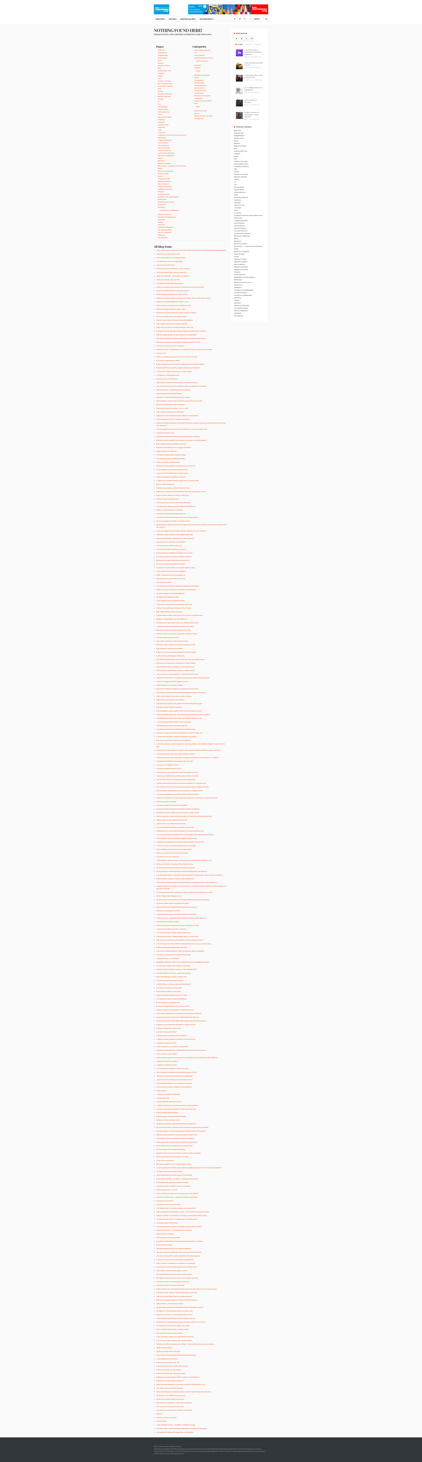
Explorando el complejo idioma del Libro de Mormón (173, 560)
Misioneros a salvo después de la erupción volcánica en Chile (175, 645)
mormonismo (198, 98)
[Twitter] (239, 19)
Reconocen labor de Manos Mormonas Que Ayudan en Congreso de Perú (179, 790)
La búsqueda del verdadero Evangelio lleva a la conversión (174, 1432)
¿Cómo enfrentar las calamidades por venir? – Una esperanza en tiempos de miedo (182, 1212)
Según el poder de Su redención (166, 451)
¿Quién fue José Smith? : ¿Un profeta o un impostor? (173, 276)
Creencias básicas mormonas (203, 58)
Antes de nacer (162, 53)
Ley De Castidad (163, 143)
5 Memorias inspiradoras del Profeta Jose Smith (171, 947)
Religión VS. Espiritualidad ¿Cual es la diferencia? (171, 619)
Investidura (161, 119)
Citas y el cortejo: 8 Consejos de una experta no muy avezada (175, 1263)
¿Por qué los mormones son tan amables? (169, 1388)
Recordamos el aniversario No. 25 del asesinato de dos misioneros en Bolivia (180, 1050)
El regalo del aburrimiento (164, 1245)
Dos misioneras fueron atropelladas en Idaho (170, 458)
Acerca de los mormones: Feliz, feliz (167, 1362)
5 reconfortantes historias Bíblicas (167, 1112)
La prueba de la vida (162, 1098)
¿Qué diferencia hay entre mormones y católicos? (171, 725)
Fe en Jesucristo (205, 19)
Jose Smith (161, 127)
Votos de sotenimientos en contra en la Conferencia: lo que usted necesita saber (181, 429)
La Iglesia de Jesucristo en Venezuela (168, 1094)
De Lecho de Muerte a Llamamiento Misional (170, 593)
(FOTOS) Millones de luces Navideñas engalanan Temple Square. (176, 838)
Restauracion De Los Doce (166, 202)
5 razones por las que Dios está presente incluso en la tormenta (176, 1267)
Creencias (161, 73)
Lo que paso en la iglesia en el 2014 (167, 765)
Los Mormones (199, 93)
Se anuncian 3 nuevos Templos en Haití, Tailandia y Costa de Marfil (177, 415)
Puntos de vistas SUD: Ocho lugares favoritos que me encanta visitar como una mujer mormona (186, 1289)
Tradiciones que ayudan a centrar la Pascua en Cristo (173, 488)
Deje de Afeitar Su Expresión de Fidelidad (169, 648)
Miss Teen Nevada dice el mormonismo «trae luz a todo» (174, 1274)
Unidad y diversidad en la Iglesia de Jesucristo (171, 477)
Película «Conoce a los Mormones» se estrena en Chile (173, 305)
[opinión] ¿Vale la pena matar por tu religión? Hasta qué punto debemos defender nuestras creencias (188, 750)
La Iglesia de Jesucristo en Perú (166, 1043)
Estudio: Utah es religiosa (164, 1348)
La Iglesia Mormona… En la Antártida (167, 958)
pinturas (196, 113)
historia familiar (199, 83)
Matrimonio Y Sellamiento (166, 155)
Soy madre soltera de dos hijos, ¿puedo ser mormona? (173, 973)
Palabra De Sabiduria (164, 181)
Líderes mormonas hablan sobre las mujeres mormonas (174, 1296)
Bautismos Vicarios (164, 65)
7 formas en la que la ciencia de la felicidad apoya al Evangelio (176, 846)
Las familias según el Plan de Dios (167, 1223)
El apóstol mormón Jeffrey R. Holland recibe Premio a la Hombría (176, 1292)
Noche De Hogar (163, 173)
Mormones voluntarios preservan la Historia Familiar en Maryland (176, 1300)
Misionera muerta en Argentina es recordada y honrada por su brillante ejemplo (181, 440)
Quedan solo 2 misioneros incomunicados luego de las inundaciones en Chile (181, 491)
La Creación (161, 132)
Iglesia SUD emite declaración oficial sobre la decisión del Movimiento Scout (180, 1384)
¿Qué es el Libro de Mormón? (165, 265)
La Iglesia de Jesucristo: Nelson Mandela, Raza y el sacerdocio (176, 1124)
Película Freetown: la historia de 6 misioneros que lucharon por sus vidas (179, 401)
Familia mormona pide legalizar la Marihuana (170, 656)
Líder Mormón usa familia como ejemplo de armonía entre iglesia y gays (179, 703)
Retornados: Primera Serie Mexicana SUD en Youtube (173, 397)
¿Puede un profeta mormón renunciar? (168, 1351)
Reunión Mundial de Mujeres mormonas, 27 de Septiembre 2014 (176, 969)
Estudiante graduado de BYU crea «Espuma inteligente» (173, 1248)
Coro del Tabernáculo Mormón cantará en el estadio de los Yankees (177, 586)
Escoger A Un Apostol (165, 94)
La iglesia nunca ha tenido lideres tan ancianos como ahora (175, 626)
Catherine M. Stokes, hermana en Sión (168, 1120)
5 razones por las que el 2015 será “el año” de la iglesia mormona (176, 772)
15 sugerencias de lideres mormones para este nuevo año (174, 761)
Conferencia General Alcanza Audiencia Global (171, 455)
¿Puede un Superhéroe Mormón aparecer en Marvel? (172, 291)
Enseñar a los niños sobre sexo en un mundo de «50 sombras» (176, 589)
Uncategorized (199, 118)
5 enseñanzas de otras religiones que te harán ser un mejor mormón (177, 812)
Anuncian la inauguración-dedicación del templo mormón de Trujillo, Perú (179, 733)
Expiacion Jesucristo (164, 96)
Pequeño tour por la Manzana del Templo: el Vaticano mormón (176, 1024)
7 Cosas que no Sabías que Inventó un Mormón (171, 929)
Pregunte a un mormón (165, 189)
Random (258, 44)
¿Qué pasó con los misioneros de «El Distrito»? (171, 542)
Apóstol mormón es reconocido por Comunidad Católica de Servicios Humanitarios (182, 900)
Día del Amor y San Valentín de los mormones (170, 1395)
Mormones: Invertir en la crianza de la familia (170, 1285)
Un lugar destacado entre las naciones (168, 1101)
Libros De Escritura (164, 148)
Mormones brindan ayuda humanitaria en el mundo (172, 1157)
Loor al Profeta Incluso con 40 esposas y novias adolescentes (176, 779)
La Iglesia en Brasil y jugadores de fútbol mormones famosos (175, 1039)
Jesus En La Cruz (163, 125)
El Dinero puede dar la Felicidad (166, 801)
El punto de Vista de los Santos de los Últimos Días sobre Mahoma (177, 1017)
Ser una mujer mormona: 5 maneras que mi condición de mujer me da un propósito (182, 1127)
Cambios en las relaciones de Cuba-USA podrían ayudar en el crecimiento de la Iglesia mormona (186, 798)
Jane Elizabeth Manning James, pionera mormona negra (174, 1175)
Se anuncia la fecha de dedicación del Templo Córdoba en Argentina (178, 809)
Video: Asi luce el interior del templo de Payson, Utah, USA (174, 327)
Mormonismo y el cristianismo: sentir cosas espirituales (174, 1403)
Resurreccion (162, 204)
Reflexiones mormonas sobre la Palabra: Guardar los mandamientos (177, 1377)
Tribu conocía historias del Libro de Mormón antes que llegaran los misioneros (181, 386)
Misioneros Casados (164, 163)
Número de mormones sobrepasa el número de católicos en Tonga (177, 925)
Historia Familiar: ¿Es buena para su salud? (169, 1303)
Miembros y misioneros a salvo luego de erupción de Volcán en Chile (178, 342)
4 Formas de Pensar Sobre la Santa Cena (169, 545)
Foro (159, 104)
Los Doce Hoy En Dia (164, 150)
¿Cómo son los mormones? (165, 1160)
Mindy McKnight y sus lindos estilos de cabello (171, 1116)
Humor (198, 71)
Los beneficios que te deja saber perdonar (169, 283)
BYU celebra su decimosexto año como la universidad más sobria (177, 1278)
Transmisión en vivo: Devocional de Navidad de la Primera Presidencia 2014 (180, 831)
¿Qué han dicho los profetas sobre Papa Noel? (171, 823)
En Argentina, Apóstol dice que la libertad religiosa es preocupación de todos (181, 331)
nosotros (159, 19)
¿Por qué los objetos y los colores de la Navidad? (172, 805)
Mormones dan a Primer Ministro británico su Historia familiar (175, 670)
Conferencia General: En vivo (165, 433)
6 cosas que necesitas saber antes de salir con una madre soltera (177, 517)
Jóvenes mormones (200, 85)
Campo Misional (199, 55)
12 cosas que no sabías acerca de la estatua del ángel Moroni (176, 506)
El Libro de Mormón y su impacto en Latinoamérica (172, 1046)
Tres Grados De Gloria (165, 230)
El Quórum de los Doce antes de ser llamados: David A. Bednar (176, 652)
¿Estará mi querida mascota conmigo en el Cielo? (171, 995)
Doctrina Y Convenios (164, 81)
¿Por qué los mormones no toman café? (169, 988)
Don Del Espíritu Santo (165, 83)
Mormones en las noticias (202, 96)
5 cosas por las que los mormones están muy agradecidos (175, 1259)
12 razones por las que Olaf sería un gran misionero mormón (175, 754)
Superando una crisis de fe (164, 1201)
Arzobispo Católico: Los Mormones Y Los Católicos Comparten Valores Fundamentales (184, 349)
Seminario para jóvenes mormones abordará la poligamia (174, 320)
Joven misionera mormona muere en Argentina (171, 571)
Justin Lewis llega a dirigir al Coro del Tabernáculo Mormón (175, 1337)
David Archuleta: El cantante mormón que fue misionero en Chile (176, 1072)
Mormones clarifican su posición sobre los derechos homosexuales (177, 368)
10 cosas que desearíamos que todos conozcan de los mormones (177, 794)
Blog (159, 68)
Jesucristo (161, 122)
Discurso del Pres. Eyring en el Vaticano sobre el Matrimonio (175, 879)
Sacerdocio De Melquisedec (167, 217)
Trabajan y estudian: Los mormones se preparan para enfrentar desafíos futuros (181, 1215)
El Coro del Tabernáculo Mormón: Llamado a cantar (172, 1329)
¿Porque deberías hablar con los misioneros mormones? (174, 1083)
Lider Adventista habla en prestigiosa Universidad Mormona (175, 667)
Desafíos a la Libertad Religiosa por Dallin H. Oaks (172, 302)
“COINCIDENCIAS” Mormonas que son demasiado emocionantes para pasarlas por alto (184, 860)
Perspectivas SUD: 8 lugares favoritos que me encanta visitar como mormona (180, 1322)
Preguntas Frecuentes (165, 186)
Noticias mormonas (200, 111)
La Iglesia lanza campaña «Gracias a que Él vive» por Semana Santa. (177, 480)
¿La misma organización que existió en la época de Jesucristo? (176, 1109)
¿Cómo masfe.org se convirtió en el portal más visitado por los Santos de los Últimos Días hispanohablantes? (191, 250)
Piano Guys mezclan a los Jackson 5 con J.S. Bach (172, 408)
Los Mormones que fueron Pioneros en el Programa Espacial (175, 868)
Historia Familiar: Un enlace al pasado (168, 1237)
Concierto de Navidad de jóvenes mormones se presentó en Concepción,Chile (181, 783)
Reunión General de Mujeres (165, 484)
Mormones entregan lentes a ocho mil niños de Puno (173, 1006)
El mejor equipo (161, 1090)
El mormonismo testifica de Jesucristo (168, 991)
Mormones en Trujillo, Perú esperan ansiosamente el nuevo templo (177, 689)
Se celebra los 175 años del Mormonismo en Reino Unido (174, 1311)
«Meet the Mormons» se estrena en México (169, 685)
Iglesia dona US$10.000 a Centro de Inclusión (170, 404)
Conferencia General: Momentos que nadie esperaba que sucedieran (178, 436)
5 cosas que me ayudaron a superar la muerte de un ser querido (176, 736)
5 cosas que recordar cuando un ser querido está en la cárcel (175, 568)
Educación (197, 65)
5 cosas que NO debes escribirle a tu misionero (171, 549)
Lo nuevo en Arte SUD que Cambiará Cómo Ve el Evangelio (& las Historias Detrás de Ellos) (185, 834)
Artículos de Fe (162, 58)
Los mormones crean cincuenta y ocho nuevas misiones (174, 1340)
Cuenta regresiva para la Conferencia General (170, 600)
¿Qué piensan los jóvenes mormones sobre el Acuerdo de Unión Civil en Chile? (181, 692)
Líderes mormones (200, 90)
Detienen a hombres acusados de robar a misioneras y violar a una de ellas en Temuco (183, 298)
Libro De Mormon (163, 145)
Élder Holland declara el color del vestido (169, 612)
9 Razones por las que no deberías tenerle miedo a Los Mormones (177, 936)
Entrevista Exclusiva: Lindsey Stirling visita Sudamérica (173, 390)
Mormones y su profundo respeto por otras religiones (173, 740)
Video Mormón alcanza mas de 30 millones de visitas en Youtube (176, 382)
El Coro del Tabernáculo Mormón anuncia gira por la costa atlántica (177, 1193)
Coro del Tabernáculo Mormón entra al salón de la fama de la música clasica (180, 659)
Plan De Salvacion (163, 184)
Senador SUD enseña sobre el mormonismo (170, 1399)
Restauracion (162, 199)
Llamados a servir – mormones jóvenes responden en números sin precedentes (181, 1428)
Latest (240, 44)
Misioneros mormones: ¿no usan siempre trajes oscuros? (174, 1315)
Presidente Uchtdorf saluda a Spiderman (169, 707)
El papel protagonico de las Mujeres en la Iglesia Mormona (174, 1010)
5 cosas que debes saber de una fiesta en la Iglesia (172, 903)
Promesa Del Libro (163, 194)
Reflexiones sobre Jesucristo (203, 116)
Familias (160, 99)
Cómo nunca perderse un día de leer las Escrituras (172, 853)
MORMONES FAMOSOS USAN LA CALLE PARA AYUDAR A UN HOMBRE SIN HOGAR (182, 962)
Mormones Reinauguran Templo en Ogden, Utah (171, 977)
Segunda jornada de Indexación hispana (169, 393)
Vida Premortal (162, 237)
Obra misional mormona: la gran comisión (169, 1333)
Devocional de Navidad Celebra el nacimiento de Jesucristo (175, 827)
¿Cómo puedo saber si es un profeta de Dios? (171, 257)
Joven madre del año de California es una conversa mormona (175, 1318)
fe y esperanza (199, 80)
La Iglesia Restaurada (164, 140)
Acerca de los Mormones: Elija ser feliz (168, 1370)
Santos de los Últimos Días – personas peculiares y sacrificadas (176, 1197)
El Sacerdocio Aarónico (165, 86)
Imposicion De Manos (165, 117)
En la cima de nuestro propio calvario (168, 360)
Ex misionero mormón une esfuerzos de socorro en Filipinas (175, 1138)
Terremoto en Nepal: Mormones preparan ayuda (171, 316)
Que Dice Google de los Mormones (167, 499)
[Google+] (244, 19)
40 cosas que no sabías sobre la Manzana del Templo (173, 966)
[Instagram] (251, 39)
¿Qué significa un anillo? (164, 582)
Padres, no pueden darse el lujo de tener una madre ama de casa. (176, 357)
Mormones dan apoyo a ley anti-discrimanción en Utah (173, 630)
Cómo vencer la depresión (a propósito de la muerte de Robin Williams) (179, 1013)
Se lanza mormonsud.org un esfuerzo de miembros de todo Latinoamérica (180, 287)
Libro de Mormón (199, 88)
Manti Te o (159, 1414)
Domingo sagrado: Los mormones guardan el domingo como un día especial (180, 1131)
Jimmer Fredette (161, 1421)
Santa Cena (161, 219)
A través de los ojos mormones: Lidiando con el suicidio (174, 1410)
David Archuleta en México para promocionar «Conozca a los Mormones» (179, 615)
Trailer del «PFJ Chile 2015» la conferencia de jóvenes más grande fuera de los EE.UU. (183, 678)
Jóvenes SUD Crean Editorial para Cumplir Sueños (172, 473)
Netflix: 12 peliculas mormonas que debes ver (170, 575)
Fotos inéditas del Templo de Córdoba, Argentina (171, 324)
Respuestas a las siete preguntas (168, 197)
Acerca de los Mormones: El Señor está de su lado (172, 1366)
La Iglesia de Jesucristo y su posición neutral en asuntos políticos (177, 1105)
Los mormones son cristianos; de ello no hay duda (172, 1068)
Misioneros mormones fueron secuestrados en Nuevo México (176, 663)
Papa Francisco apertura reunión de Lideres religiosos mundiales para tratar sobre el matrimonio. (187, 882)
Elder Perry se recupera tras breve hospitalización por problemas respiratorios (181, 338)
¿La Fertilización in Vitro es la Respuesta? (169, 261)
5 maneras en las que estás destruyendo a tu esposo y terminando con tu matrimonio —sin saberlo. (187, 757)
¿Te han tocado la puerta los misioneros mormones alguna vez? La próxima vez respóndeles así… (187, 1057)
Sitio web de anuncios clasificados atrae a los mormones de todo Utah (178, 1252)
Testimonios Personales (165, 227)
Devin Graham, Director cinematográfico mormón (171, 1270)
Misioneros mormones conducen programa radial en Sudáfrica (176, 313)
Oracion (160, 176)
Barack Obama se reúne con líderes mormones (171, 444)
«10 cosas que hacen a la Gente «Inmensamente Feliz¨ (173, 933)
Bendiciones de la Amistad (164, 1234)
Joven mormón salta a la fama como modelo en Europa (173, 696)
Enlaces (160, 91)
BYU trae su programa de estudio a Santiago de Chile (173, 521)
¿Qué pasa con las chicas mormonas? (168, 1204)
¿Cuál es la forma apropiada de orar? (168, 254)
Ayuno (160, 60)
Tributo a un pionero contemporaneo (168, 462)
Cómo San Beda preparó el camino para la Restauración (174, 849)
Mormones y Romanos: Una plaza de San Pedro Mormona (174, 864)
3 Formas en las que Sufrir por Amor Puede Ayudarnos (173, 502)
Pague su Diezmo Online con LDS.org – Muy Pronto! (172, 495)
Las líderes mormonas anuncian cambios (169, 1171)
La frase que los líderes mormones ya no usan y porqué (173, 371)
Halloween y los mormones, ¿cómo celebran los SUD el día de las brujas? (179, 940)
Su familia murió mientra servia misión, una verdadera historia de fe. (177, 623)
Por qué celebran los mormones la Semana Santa (171, 469)
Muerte (160, 168)
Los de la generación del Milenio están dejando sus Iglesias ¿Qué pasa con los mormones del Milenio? (189, 1168)
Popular (249, 44)
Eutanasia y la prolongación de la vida (168, 911)
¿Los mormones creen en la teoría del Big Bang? (171, 999)
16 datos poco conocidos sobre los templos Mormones (174, 604)
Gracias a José (161, 353)
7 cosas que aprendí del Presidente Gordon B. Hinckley (173, 722)
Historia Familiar (163, 109)
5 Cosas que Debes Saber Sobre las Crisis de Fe (171, 272)
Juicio (160, 130)
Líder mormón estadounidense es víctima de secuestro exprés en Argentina (180, 951)
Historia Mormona (163, 112)
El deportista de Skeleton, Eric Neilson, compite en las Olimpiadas (177, 1179)
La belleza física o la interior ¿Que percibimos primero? (173, 984)
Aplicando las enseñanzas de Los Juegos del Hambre (173, 447)
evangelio (197, 68)
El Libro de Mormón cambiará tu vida (167, 1002)
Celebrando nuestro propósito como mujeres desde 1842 (174, 534)
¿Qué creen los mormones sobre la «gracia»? (170, 346)
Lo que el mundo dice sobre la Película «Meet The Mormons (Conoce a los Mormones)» (184, 944)
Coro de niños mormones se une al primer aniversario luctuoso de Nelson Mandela (182, 787)
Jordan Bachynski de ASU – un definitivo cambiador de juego (175, 1425)
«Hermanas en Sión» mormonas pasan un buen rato (172, 1281)
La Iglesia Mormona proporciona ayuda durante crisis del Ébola (176, 914)
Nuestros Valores (186, 19)
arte (195, 53)
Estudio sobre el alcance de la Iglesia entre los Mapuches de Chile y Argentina (181, 1021)
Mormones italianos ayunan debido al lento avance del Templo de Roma (179, 711)
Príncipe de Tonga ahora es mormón (167, 637)
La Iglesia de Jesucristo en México (167, 1061)
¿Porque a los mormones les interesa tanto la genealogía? (174, 1076)
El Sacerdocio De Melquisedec (169, 210)
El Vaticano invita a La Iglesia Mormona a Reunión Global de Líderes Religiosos (181, 918)
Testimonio (161, 225)
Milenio (160, 158)
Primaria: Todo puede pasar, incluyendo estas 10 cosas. (173, 608)
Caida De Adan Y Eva (164, 71)
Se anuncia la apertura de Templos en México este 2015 (173, 557)
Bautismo (161, 63)
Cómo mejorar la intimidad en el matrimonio (170, 412)
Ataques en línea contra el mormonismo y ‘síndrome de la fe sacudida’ (178, 1153)
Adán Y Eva (161, 50)
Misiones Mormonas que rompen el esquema (170, 579)
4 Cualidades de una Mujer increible (167, 922)
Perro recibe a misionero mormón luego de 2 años (172, 641)
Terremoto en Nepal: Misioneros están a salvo (170, 309)
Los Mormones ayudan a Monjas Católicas (169, 980)
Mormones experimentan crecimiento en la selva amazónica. (175, 538)
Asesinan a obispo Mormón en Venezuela (169, 510)
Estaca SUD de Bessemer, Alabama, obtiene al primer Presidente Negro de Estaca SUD (183, 1392)
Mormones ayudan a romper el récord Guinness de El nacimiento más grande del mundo (184, 816)
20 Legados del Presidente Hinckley (167, 597)
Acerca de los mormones (202, 50)
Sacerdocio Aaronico (164, 214)
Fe (158, 101)
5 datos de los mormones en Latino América (170, 700)
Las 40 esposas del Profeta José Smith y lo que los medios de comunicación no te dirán (184, 892)
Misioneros (161, 161)
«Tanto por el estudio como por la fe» (168, 280)
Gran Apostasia (163, 107)
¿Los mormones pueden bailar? (166, 1032)
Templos (160, 222)
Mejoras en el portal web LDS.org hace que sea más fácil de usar (176, 1135)
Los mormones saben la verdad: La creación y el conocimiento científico (179, 1226)
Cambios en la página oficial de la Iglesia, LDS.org (172, 681)
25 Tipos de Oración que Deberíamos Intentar (170, 564)
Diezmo (160, 76)
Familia (196, 77)
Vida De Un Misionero (165, 232)
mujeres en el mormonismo (202, 101)
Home (160, 114)
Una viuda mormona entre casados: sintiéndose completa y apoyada (178, 1256)
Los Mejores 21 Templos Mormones (167, 375)
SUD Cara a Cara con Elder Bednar (167, 379)
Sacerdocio (161, 207)
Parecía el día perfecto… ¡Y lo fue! (166, 1190)
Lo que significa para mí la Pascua (167, 1359)
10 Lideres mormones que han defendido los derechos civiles (176, 729)
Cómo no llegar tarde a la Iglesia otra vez (169, 896)
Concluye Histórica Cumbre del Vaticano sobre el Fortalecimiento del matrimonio (181, 871)
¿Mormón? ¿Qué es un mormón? (166, 1417)
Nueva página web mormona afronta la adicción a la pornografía (176, 1142)
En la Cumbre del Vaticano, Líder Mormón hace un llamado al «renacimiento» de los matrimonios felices (189, 875)
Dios (159, 78)
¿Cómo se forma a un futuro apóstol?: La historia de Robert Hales (177, 674)
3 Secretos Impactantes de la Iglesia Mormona (171, 514)
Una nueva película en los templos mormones (170, 1149)
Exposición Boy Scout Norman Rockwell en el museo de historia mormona (179, 1307)
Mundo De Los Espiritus (165, 171)
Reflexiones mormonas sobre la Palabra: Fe (170, 1381)
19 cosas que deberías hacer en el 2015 (168, 768)
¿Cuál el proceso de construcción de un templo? (171, 1035)
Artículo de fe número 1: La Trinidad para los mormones (174, 1230)
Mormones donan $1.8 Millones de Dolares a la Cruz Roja (174, 553)
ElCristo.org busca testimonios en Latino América (172, 294)
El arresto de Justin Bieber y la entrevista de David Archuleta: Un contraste (179, 1241)
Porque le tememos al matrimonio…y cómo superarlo (173, 268)
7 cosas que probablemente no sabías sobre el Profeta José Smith (177, 776)
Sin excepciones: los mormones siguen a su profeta (172, 1326)
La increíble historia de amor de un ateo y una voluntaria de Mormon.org (179, 718)
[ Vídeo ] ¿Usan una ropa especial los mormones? (172, 820)
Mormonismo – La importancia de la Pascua (172, 166)
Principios (161, 192)
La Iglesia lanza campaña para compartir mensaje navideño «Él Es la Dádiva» (180, 842)
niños (196, 103)
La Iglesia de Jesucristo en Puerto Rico (168, 1028)
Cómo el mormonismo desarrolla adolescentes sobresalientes (176, 1355)
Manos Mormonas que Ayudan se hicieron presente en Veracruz (176, 907)
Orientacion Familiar (164, 179)
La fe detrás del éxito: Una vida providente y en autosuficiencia (176, 1208)
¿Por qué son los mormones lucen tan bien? (170, 1406)
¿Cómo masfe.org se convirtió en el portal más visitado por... (252, 52)
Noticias (171, 19)
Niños (198, 106)
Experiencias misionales (201, 75)
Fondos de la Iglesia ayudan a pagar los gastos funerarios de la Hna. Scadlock (181, 531)
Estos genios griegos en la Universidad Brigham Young (173, 1164)
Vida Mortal (161, 235)
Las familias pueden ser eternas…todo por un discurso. (173, 1186)
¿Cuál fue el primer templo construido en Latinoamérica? (174, 1087)
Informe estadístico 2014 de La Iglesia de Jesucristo (172, 419)
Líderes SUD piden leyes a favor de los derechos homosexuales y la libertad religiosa (183, 714)
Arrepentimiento (163, 55)
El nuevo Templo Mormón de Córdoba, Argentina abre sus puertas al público (180, 364)
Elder (159, 89)
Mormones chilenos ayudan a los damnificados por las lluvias (175, 466)
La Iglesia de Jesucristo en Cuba (166, 1065)
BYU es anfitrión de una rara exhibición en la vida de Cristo (174, 1146)
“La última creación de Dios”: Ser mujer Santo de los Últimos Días (177, 1219)
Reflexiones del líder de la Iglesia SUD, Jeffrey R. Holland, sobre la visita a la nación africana (185, 1344)
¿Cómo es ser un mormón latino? (166, 1054)
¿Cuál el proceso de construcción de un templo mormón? (174, 1080)
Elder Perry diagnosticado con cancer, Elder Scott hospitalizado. (176, 335)
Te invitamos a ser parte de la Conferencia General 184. (173, 955)
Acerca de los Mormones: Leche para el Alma (170, 1373)
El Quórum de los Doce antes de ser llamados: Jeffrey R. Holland (176, 634)
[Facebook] (234, 19)
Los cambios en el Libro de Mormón (167, 857)
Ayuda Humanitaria (202, 61)
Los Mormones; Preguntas (166, 153)
